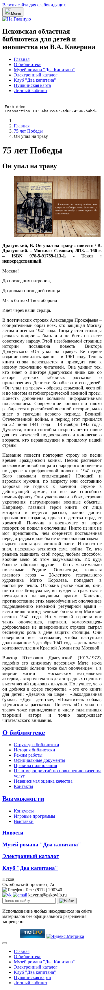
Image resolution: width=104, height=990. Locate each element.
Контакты (23, 786)
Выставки (24, 821)
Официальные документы (39, 760)
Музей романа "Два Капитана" (44, 69)
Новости (12, 833)
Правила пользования (35, 765)
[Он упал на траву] (57, 235)
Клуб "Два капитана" (35, 80)
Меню (16, 13)
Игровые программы (34, 816)
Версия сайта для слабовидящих (34, 4)
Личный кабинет (30, 90)
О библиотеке (27, 64)
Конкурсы (24, 810)
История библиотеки (34, 749)
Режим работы (28, 755)
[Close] (4, 943)
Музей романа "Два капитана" (41, 844)
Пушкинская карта (32, 85)
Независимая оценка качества (43, 781)
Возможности (23, 798)
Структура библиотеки (36, 744)
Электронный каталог (35, 74)
